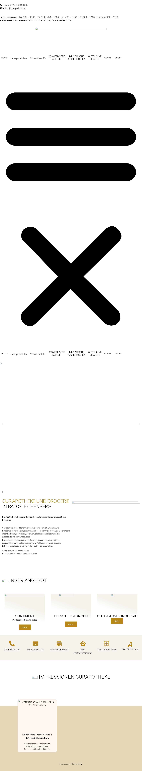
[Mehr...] (25, 601)
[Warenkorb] (1, 363)
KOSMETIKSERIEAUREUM (56, 57)
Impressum (64, 764)
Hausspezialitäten (18, 58)
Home (4, 57)
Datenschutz (77, 764)
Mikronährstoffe (38, 58)
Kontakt (117, 57)
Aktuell (107, 57)
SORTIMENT (25, 616)
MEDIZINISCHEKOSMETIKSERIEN (77, 57)
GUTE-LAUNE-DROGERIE (117, 616)
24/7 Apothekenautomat (60, 20)
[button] (71, 205)
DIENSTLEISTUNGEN (71, 616)
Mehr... (25, 627)
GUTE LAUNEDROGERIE (94, 57)
